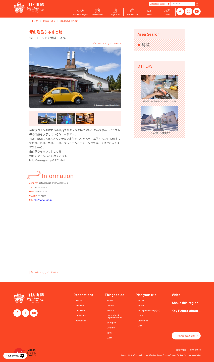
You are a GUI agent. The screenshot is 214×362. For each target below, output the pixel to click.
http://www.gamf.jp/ (43, 200)
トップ (35, 21)
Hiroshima (81, 315)
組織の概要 (181, 350)
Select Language (157, 4)
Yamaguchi (81, 320)
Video (176, 295)
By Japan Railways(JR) (149, 310)
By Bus (141, 305)
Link (140, 325)
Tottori (79, 300)
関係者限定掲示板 (186, 335)
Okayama (80, 310)
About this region (185, 303)
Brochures (143, 320)
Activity (110, 310)
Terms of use (194, 350)
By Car (141, 300)
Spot (109, 332)
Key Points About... (186, 311)
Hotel (140, 315)
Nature (110, 300)
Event (109, 337)
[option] (75, 77)
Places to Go (49, 21)
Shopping (112, 322)
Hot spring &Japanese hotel (114, 316)
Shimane (80, 305)
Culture (110, 305)
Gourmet (111, 327)
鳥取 (146, 45)
